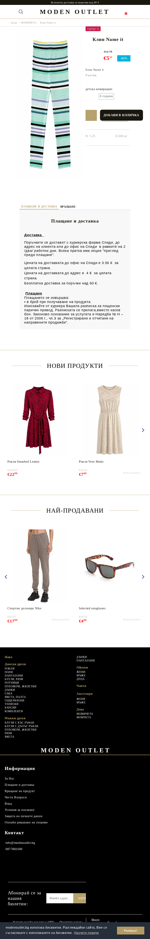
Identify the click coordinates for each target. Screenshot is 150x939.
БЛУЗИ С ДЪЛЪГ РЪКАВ (21, 726)
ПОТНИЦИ (12, 682)
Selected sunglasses (92, 608)
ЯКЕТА (9, 736)
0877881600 (13, 849)
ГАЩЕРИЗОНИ (14, 700)
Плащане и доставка (39, 206)
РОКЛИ (9, 668)
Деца (14, 22)
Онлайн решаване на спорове (26, 822)
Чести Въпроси (16, 797)
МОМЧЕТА (84, 717)
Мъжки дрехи (15, 718)
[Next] (142, 430)
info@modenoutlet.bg (20, 842)
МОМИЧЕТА (28, 22)
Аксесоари (85, 693)
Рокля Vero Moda (91, 461)
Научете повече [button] (86, 932)
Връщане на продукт (20, 791)
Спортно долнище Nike (24, 608)
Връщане (68, 206)
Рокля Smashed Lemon (23, 461)
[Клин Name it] (49, 177)
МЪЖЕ (81, 675)
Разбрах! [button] (130, 930)
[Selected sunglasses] (110, 566)
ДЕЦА (81, 679)
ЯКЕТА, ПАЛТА (15, 697)
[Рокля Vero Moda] (110, 420)
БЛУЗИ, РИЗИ (14, 679)
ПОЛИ (9, 672)
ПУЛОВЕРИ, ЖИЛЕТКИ (21, 686)
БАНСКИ (10, 707)
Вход (8, 803)
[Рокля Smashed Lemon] (38, 420)
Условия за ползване (20, 809)
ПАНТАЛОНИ (14, 675)
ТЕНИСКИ (11, 704)
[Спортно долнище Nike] (38, 566)
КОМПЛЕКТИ (14, 711)
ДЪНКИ (10, 689)
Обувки (82, 667)
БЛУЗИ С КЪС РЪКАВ (19, 722)
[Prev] (6, 577)
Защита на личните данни (24, 816)
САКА (8, 693)
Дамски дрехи (15, 664)
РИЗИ (8, 733)
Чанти (81, 686)
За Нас (9, 778)
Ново (8, 657)
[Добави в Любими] (91, 115)
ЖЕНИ (81, 671)
